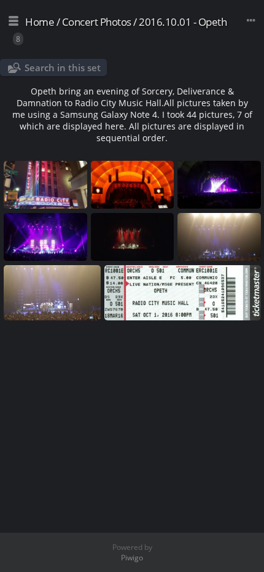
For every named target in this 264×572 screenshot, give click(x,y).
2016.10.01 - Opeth (183, 22)
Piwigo (132, 557)
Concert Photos (96, 22)
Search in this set (63, 67)
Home (39, 22)
